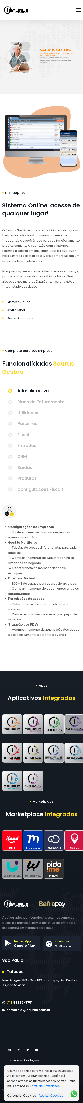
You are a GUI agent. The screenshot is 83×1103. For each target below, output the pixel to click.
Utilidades (27, 413)
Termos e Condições (23, 1060)
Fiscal (23, 435)
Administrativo (33, 391)
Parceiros (27, 423)
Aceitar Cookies (51, 1095)
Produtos (27, 478)
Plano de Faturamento (41, 402)
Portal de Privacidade (45, 1086)
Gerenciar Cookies (21, 1095)
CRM (22, 456)
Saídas (24, 467)
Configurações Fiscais (40, 489)
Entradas (26, 445)
